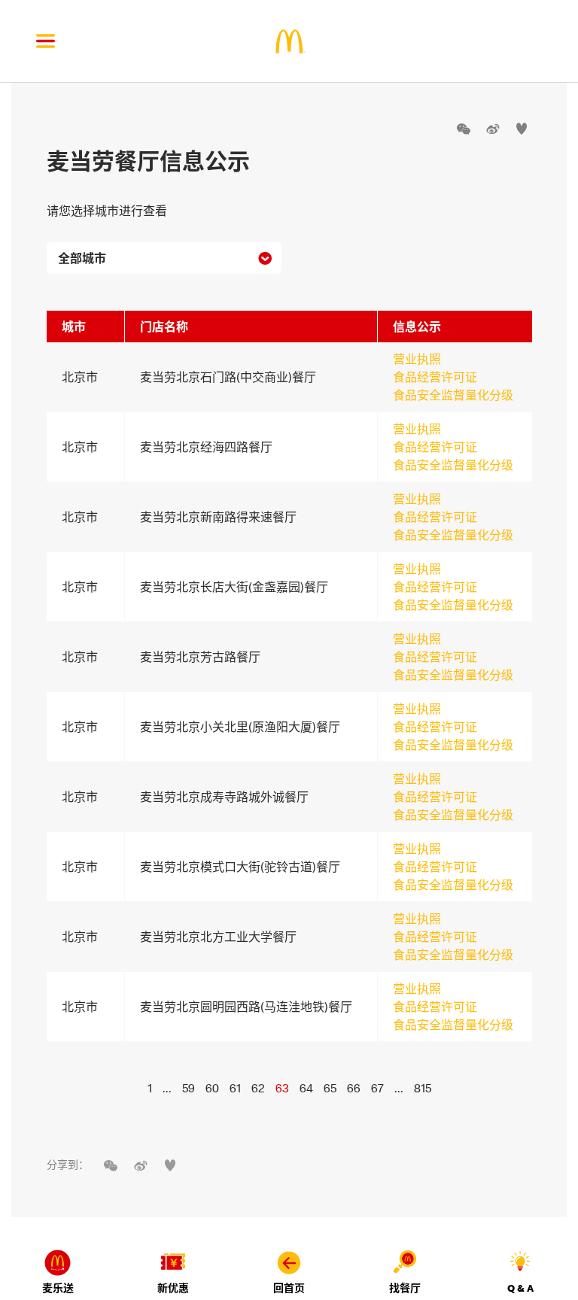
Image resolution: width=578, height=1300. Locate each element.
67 (377, 1087)
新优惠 (173, 1288)
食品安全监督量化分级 (453, 394)
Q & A (520, 1288)
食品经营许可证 (435, 376)
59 (188, 1087)
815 (422, 1087)
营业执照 (417, 358)
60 (212, 1087)
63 (282, 1087)
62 (258, 1087)
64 (306, 1087)
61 (235, 1087)
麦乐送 (58, 1288)
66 (353, 1087)
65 (330, 1087)
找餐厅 (405, 1288)
